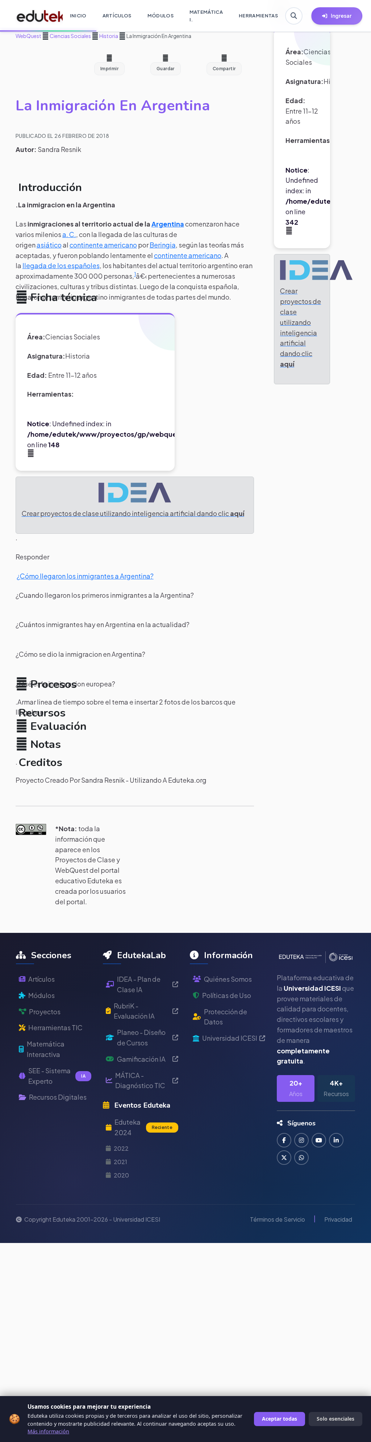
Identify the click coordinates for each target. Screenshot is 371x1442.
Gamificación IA (141, 1059)
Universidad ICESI (229, 1038)
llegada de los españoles (61, 265)
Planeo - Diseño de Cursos (141, 1037)
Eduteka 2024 (143, 1127)
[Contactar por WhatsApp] (301, 1157)
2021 (120, 1161)
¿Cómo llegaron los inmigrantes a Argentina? (85, 576)
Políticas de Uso (226, 995)
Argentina (167, 224)
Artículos (41, 979)
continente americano (103, 245)
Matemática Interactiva (45, 1049)
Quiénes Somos (228, 979)
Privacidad (338, 1219)
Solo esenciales (335, 1418)
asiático (49, 245)
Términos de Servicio (277, 1219)
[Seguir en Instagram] (301, 1140)
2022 (121, 1148)
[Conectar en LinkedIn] (336, 1140)
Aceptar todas (279, 1418)
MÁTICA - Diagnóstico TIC (140, 1080)
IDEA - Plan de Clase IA (139, 984)
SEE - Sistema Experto (57, 1075)
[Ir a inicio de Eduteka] (36, 16)
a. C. (69, 234)
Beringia (163, 245)
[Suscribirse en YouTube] (319, 1140)
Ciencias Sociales (70, 36)
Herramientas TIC (55, 1027)
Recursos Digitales (58, 1097)
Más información (48, 1431)
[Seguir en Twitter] (284, 1157)
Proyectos (45, 1011)
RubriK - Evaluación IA (134, 1011)
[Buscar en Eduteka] (294, 16)
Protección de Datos (225, 1016)
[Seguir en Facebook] (284, 1140)
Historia (108, 36)
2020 (121, 1175)
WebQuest (28, 36)
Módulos (41, 995)
